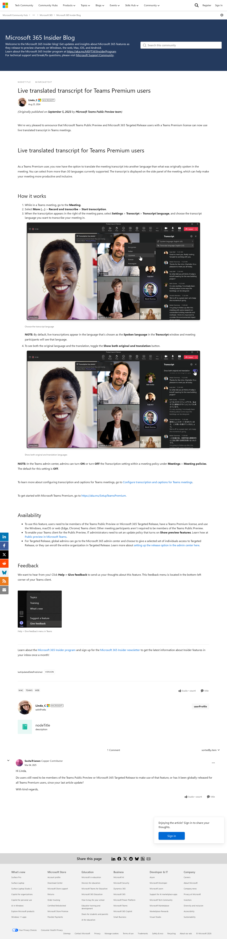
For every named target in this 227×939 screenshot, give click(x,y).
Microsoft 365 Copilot (123, 911)
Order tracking (54, 900)
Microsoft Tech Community (161, 900)
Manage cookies (112, 933)
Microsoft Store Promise (58, 911)
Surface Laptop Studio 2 (21, 888)
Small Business (120, 917)
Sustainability (189, 917)
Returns (51, 894)
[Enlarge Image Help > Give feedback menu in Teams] (40, 609)
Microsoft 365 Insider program (57, 650)
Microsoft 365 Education (92, 894)
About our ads (186, 933)
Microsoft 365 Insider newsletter (120, 650)
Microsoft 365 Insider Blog (68, 15)
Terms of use (128, 933)
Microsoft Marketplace (159, 905)
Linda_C (32, 100)
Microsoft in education (91, 877)
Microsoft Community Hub (15, 15)
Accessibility (189, 911)
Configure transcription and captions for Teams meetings (157, 482)
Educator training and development (91, 907)
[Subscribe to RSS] (143, 858)
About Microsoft (191, 883)
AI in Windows (17, 905)
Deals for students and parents (95, 914)
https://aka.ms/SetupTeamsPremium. (103, 495)
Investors (188, 900)
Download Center (55, 883)
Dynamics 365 (120, 888)
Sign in (171, 836)
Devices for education (91, 883)
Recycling (171, 933)
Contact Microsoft (82, 933)
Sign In (219, 5)
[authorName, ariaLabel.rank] (22, 102)
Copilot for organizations (22, 894)
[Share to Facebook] (119, 858)
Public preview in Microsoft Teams (46, 536)
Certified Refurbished (57, 905)
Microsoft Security (121, 883)
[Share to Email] (148, 858)
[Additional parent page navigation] (34, 15)
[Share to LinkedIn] (113, 858)
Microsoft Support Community (95, 55)
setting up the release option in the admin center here (166, 545)
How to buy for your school (93, 900)
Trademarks (143, 933)
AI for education (88, 919)
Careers (187, 877)
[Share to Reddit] (131, 858)
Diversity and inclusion (193, 905)
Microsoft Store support (58, 888)
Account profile (54, 877)
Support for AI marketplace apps (163, 894)
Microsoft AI (119, 877)
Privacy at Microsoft (192, 894)
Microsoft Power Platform (124, 900)
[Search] (197, 5)
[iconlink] (25, 727)
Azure (152, 877)
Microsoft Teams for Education (94, 888)
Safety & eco (157, 933)
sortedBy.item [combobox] (209, 750)
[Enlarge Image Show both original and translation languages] (113, 400)
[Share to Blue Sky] (137, 858)
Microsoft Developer (158, 883)
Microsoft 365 (46, 15)
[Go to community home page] (5, 5)
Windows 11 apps (18, 917)
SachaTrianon (32, 760)
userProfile (200, 706)
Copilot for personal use (21, 900)
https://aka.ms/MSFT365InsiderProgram (91, 51)
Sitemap (66, 933)
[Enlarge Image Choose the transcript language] (113, 272)
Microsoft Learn (156, 888)
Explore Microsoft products (22, 911)
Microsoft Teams (121, 905)
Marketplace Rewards (159, 911)
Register (207, 5)
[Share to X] (125, 858)
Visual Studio (155, 917)
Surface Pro (16, 877)
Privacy (97, 933)
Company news (190, 888)
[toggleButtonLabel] (221, 15)
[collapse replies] (8, 760)
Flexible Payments (55, 917)
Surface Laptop (17, 883)
